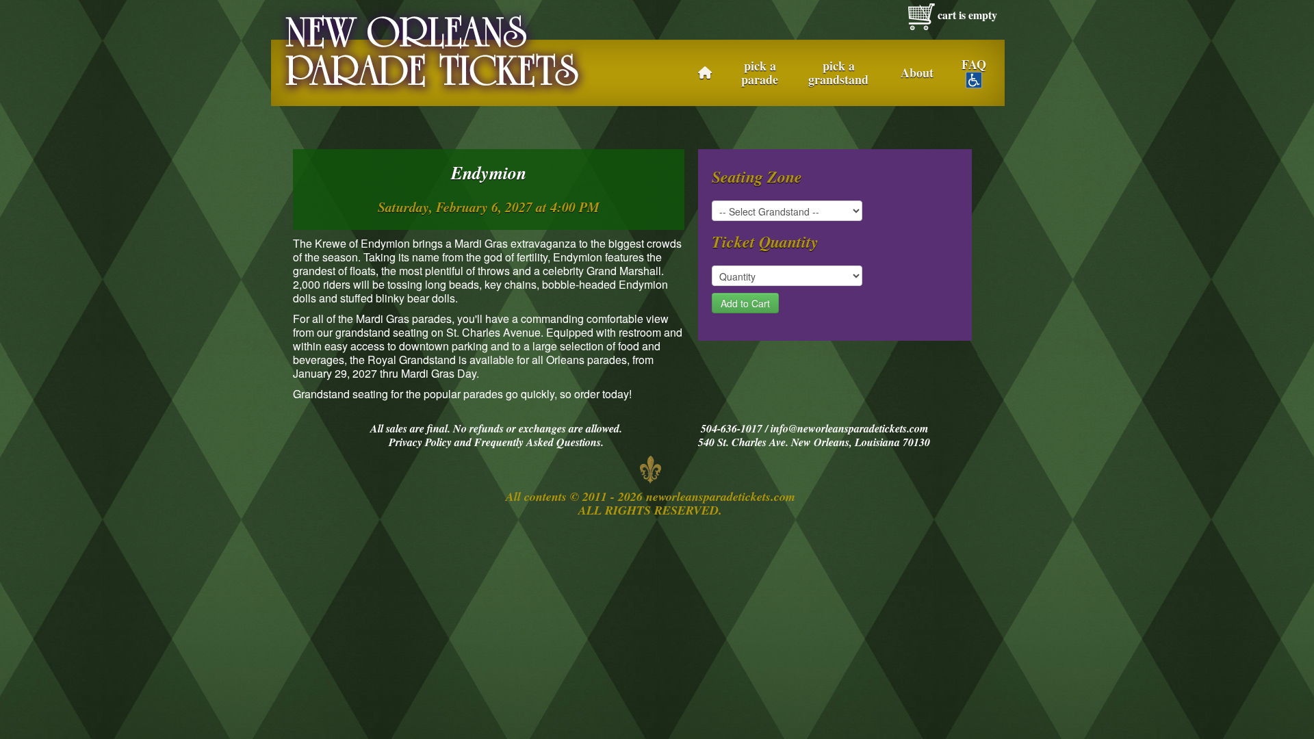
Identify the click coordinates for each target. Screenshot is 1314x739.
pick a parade (759, 72)
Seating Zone (757, 176)
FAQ (974, 65)
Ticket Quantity (765, 241)
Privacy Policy (420, 442)
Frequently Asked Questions (537, 442)
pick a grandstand (838, 72)
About (917, 72)
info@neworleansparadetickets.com (849, 428)
